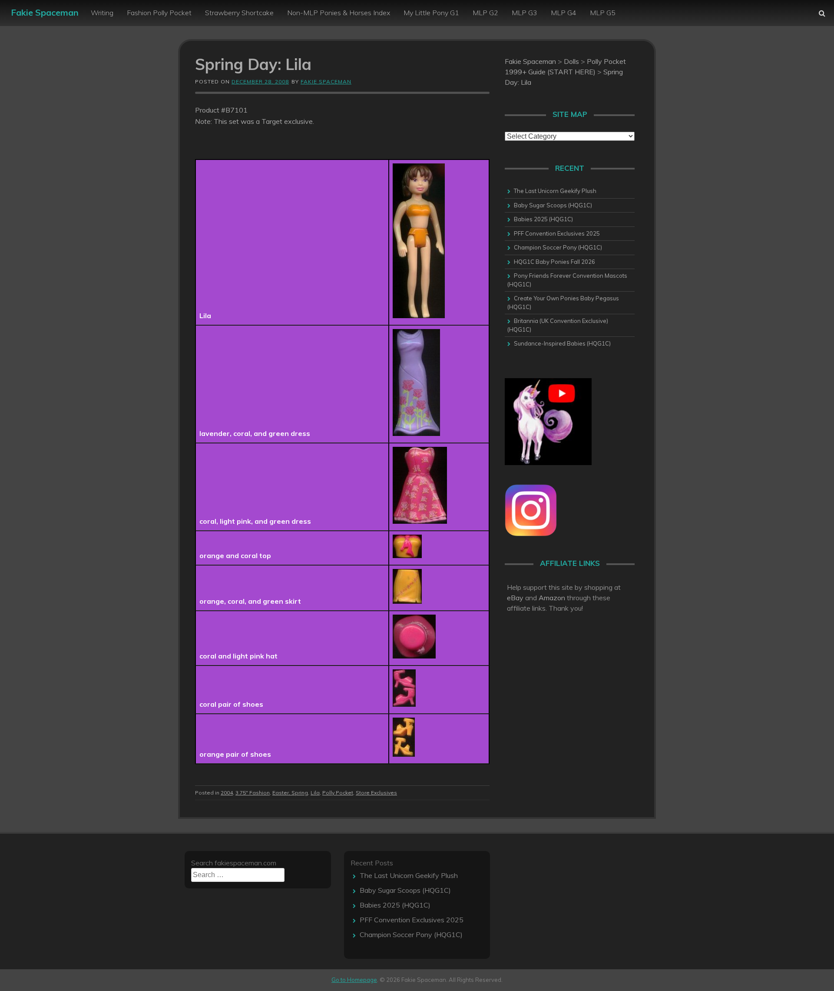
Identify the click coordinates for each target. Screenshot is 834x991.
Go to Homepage (354, 979)
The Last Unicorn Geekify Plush (555, 190)
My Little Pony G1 (431, 12)
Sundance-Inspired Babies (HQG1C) (562, 343)
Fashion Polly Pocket (159, 12)
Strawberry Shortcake (239, 12)
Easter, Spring (290, 792)
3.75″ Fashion (252, 792)
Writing (102, 12)
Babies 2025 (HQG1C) (543, 219)
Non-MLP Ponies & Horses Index (338, 12)
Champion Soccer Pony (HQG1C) (558, 247)
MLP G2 (485, 12)
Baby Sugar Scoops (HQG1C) (553, 205)
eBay (515, 597)
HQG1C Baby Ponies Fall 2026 (554, 261)
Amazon (552, 597)
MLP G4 (563, 12)
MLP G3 (524, 12)
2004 (227, 792)
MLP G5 (603, 12)
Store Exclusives (376, 792)
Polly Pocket (337, 792)
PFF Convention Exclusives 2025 (557, 233)
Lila (315, 792)
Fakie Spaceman (45, 12)
